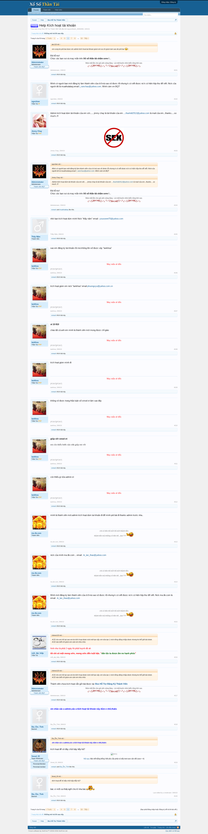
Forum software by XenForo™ (48, 831)
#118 (175, 724)
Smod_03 (36, 756)
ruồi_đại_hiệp (38, 653)
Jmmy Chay (37, 131)
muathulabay (64, 209)
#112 (175, 502)
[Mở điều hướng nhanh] (176, 20)
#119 (175, 762)
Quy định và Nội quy (173, 831)
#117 (175, 695)
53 (81, 38)
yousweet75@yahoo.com (111, 219)
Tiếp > (86, 38)
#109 (175, 387)
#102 (175, 99)
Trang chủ (161, 827)
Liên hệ (146, 827)
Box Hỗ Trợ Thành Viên (50, 29)
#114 (175, 582)
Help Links (58, 10)
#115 (175, 622)
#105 (175, 234)
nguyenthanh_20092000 (75, 29)
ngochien (36, 101)
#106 (175, 273)
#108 (175, 349)
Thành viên (47, 10)
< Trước (49, 38)
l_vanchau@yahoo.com (90, 86)
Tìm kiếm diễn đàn (36, 13)
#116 (175, 657)
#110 (175, 425)
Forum (36, 10)
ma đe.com (36, 533)
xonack (53, 74)
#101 (175, 70)
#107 (175, 311)
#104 (175, 205)
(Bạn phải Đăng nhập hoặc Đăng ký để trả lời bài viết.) (158, 809)
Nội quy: (87, 759)
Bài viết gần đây (51, 13)
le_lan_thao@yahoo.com (94, 555)
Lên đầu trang (170, 827)
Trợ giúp (153, 827)
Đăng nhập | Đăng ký (168, 2)
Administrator (38, 62)
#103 (175, 151)
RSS (178, 827)
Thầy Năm (36, 237)
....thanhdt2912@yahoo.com (136, 113)
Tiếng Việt (32, 827)
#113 (175, 542)
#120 (175, 796)
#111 (175, 464)
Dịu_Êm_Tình (37, 727)
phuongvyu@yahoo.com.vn (100, 286)
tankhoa (35, 266)
